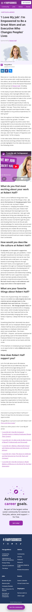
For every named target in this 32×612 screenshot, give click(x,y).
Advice (21, 7)
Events (28, 7)
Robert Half (13, 40)
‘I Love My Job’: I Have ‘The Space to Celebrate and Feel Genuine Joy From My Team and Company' (16, 456)
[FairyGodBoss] (12, 540)
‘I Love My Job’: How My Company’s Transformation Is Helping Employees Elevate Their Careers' (16, 434)
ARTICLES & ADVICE (8, 12)
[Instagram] (8, 543)
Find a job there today (8, 423)
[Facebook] (3, 543)
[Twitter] (12, 543)
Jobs (13, 7)
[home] (10, 3)
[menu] (2, 1)
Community (5, 7)
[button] (2, 71)
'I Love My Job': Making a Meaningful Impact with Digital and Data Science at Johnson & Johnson (16, 448)
